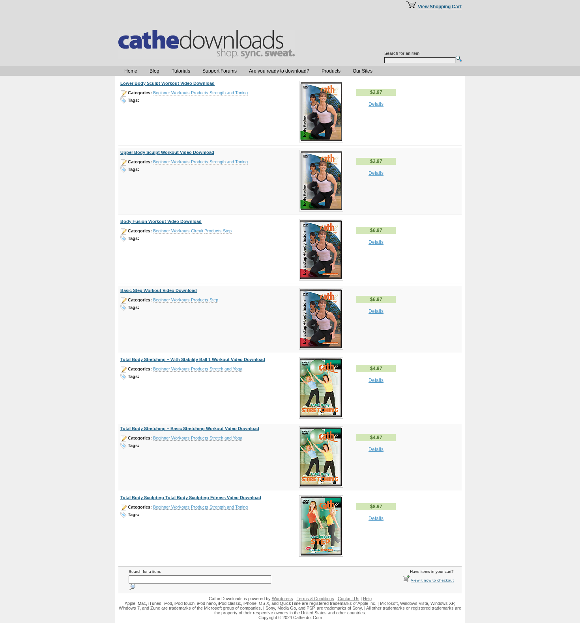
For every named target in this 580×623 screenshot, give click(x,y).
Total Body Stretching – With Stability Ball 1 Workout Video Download (192, 359)
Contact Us (348, 598)
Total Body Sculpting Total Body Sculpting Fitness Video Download (190, 497)
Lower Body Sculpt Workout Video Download (167, 83)
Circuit (197, 230)
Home (130, 71)
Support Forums (219, 71)
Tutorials (181, 71)
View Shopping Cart (440, 6)
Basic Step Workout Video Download (158, 290)
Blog (154, 71)
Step (227, 230)
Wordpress (282, 598)
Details (376, 104)
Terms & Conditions (315, 598)
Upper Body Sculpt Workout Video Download (167, 152)
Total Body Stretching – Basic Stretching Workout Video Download (189, 428)
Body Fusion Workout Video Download (161, 221)
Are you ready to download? (279, 71)
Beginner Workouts (171, 92)
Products (331, 71)
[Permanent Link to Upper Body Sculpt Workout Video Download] (321, 210)
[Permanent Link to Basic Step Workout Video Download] (321, 348)
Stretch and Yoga (226, 369)
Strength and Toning (229, 92)
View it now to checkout (432, 580)
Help (367, 598)
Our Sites (362, 71)
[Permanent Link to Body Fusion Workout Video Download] (321, 279)
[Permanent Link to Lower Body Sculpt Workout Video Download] (321, 141)
